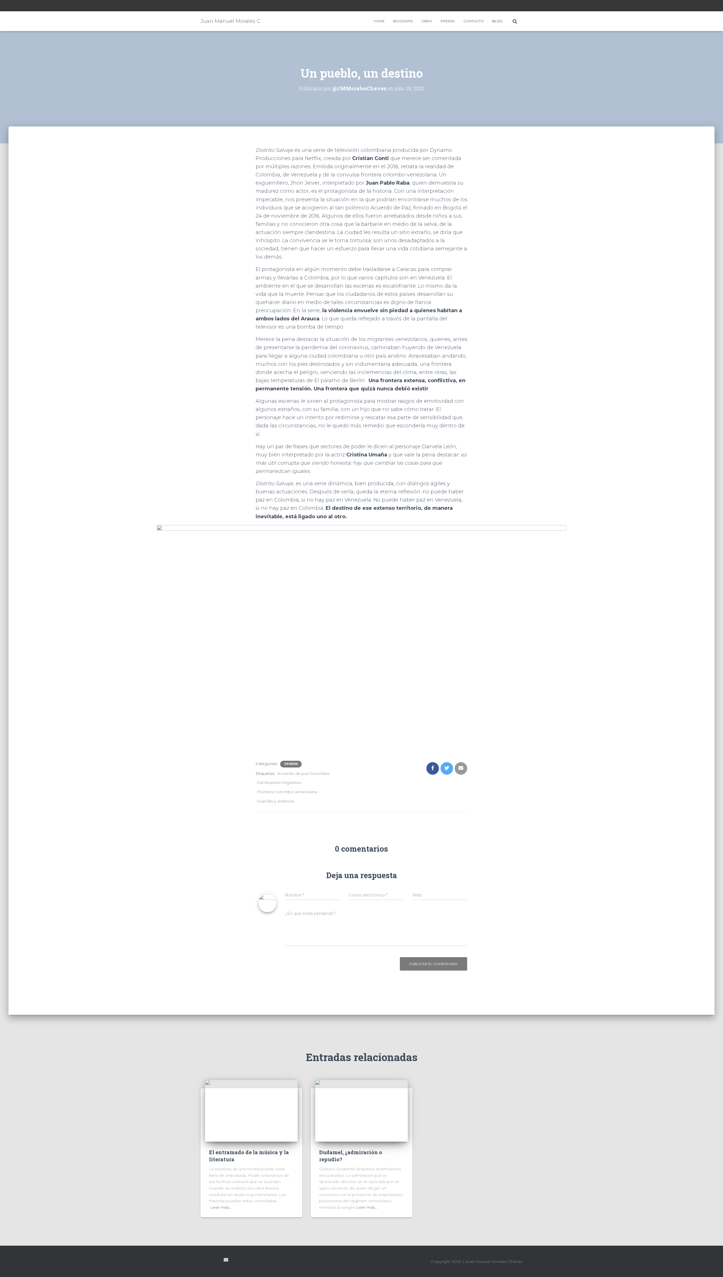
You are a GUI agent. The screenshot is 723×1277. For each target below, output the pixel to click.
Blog (497, 21)
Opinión (291, 764)
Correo (226, 1260)
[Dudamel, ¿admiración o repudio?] (361, 1110)
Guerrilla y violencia (275, 801)
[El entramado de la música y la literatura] (251, 1110)
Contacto (473, 21)
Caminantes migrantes (279, 782)
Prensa (448, 21)
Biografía (403, 21)
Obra (426, 21)
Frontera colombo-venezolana (287, 791)
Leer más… (221, 1207)
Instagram (209, 6)
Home (379, 21)
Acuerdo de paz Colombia (303, 773)
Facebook (202, 6)
